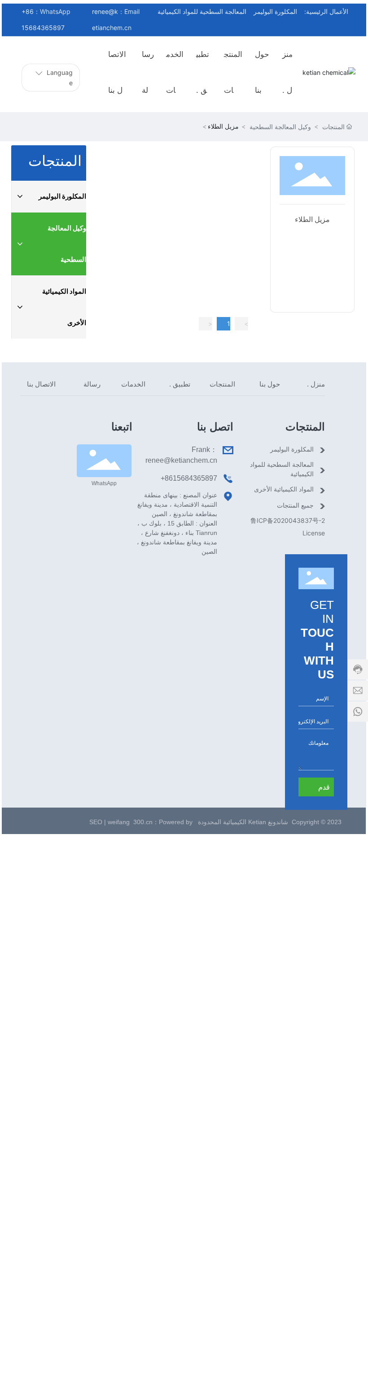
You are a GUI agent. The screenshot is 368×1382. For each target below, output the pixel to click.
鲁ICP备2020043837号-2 (287, 520)
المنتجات (333, 126)
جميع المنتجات (295, 505)
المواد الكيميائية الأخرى (284, 489)
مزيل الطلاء (312, 219)
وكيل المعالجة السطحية (280, 126)
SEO (95, 822)
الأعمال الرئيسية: (326, 11)
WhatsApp (104, 483)
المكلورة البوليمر (275, 11)
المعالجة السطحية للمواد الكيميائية (202, 11)
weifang (119, 822)
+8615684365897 (189, 478)
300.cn (143, 822)
